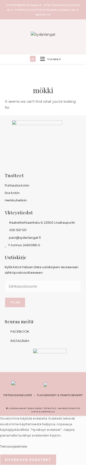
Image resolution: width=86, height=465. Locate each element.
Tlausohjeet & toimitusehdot (60, 395)
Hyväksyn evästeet (28, 459)
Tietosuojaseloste (17, 395)
